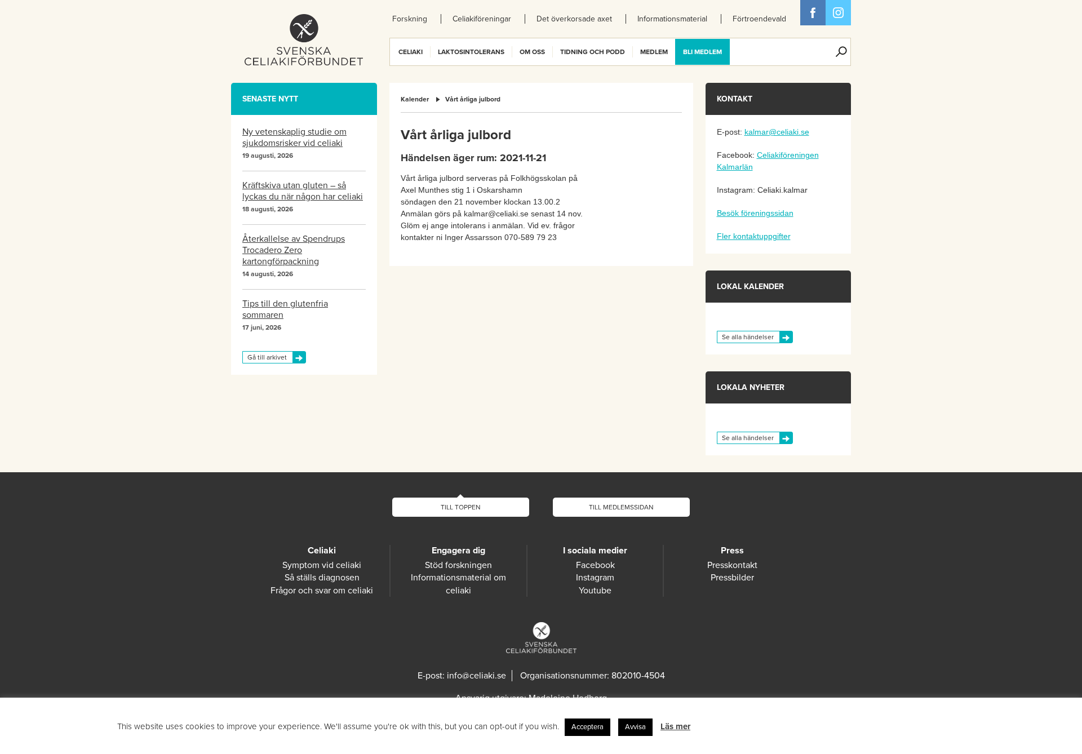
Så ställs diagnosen (322, 577)
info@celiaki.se (476, 675)
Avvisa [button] (635, 726)
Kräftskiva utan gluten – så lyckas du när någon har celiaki (302, 191)
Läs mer (675, 726)
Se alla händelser (748, 337)
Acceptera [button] (587, 726)
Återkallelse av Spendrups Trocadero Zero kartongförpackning (293, 250)
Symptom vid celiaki (321, 565)
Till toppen (461, 507)
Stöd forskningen (458, 565)
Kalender (415, 99)
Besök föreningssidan (755, 213)
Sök (841, 52)
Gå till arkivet (267, 357)
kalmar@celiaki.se (776, 131)
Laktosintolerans (471, 52)
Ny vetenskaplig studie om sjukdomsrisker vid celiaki (294, 137)
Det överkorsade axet (574, 19)
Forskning (409, 19)
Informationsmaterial (672, 19)
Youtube (595, 590)
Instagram (595, 577)
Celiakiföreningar (482, 19)
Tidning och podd (592, 52)
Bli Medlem (702, 52)
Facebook (813, 12)
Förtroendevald (759, 19)
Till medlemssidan (621, 507)
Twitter (838, 12)
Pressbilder (732, 577)
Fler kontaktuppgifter (754, 236)
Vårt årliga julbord (472, 99)
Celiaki (410, 52)
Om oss (532, 52)
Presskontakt (732, 565)
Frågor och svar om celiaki (321, 590)
